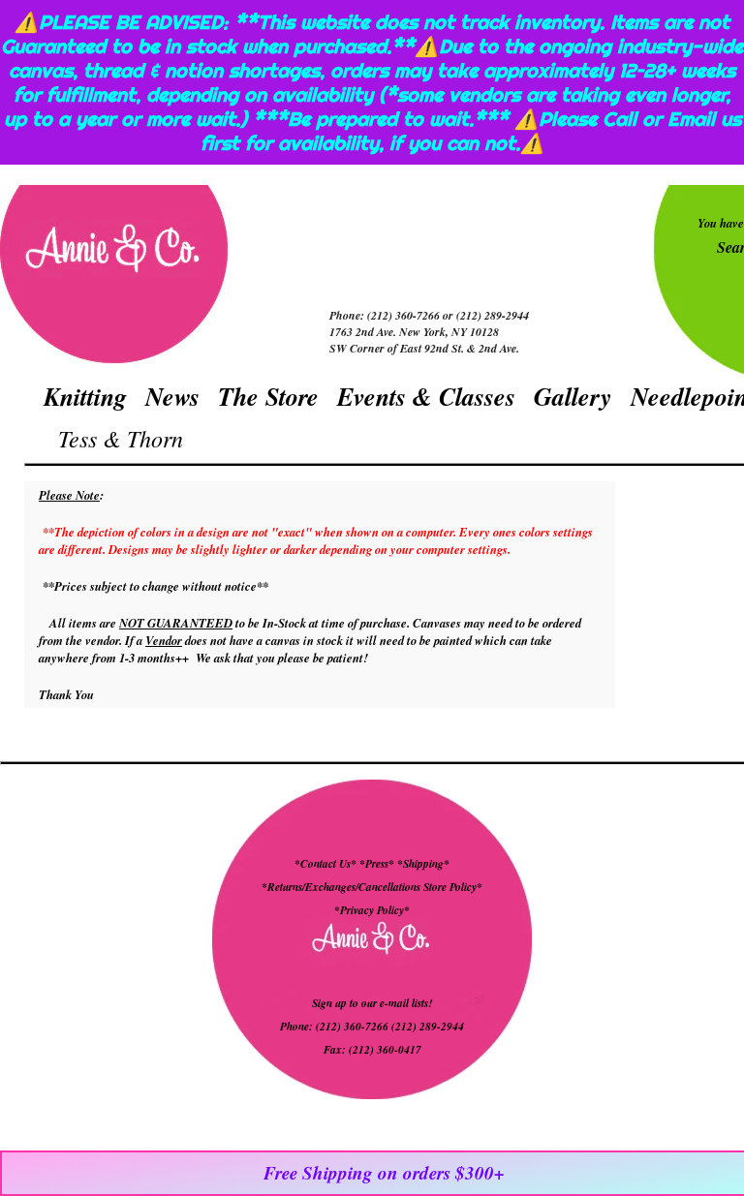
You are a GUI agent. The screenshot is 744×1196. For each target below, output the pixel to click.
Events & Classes (426, 396)
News (172, 396)
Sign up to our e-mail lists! (372, 1003)
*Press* (378, 864)
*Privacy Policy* (372, 910)
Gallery (573, 396)
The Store (268, 396)
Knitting (85, 396)
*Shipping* (423, 864)
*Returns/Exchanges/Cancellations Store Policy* (372, 887)
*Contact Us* (325, 864)
